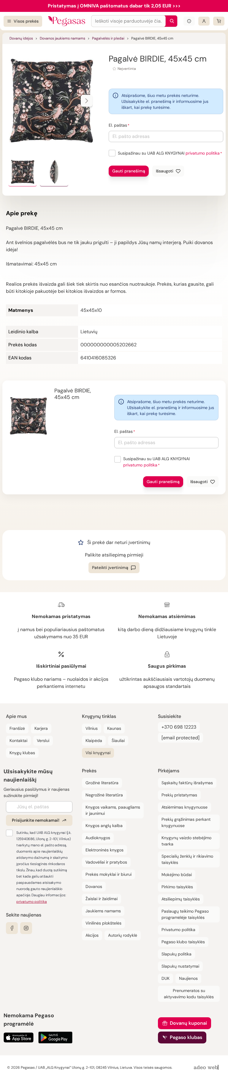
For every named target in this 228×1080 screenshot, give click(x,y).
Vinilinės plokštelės (103, 923)
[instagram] (26, 928)
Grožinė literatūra (102, 782)
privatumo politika (203, 153)
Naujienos (188, 978)
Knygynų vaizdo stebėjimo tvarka (186, 841)
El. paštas (118, 125)
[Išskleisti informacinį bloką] (189, 21)
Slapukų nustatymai (180, 966)
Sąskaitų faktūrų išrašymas (187, 782)
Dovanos (94, 886)
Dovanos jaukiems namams (62, 38)
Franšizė (17, 728)
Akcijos (92, 935)
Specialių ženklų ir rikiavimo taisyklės (187, 859)
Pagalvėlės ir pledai (108, 38)
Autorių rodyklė (122, 935)
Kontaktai (18, 740)
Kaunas (114, 728)
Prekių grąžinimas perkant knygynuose (186, 822)
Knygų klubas (22, 752)
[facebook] (12, 928)
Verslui (43, 740)
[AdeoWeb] (207, 1067)
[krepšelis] (218, 21)
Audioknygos (98, 837)
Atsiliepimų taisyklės (181, 899)
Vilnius (92, 728)
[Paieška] (170, 21)
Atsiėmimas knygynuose (185, 807)
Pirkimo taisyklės (177, 886)
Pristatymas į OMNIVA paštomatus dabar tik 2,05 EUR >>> (114, 6)
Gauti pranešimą (128, 171)
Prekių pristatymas (179, 795)
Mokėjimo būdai (177, 874)
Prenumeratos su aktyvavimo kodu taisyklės (189, 993)
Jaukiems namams (103, 911)
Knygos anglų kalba (104, 825)
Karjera (41, 728)
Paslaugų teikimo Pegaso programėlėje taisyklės (185, 914)
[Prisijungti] (204, 21)
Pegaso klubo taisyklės (183, 941)
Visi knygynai (98, 752)
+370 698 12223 (179, 727)
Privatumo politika (178, 929)
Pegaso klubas (186, 1037)
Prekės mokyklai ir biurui (109, 874)
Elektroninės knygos (105, 850)
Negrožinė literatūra (104, 795)
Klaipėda (94, 740)
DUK (166, 978)
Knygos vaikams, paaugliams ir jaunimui (113, 810)
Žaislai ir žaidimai (102, 898)
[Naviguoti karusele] (87, 101)
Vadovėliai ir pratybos (106, 862)
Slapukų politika (176, 954)
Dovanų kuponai (188, 1023)
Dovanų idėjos (21, 38)
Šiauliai (118, 740)
